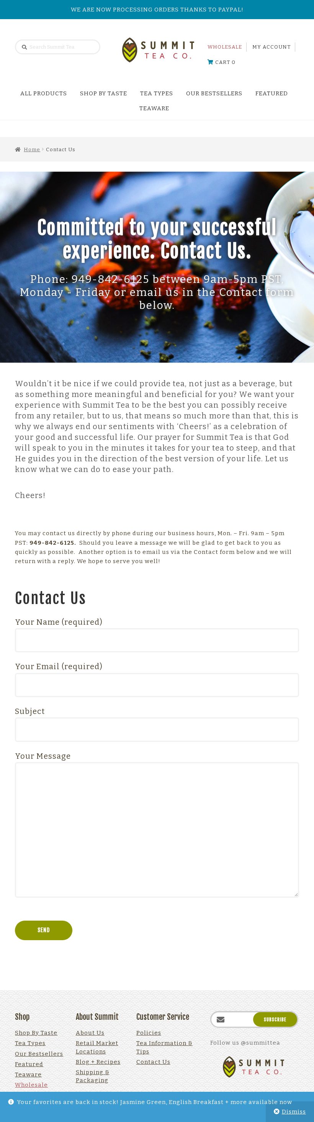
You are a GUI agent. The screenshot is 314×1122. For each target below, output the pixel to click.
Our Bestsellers (214, 93)
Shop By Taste (103, 93)
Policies (148, 1032)
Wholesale (225, 47)
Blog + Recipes (98, 1061)
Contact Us (153, 1061)
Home (32, 149)
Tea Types (156, 93)
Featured (271, 93)
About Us (90, 1032)
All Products (43, 93)
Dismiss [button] (294, 1111)
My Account (271, 47)
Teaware (154, 108)
